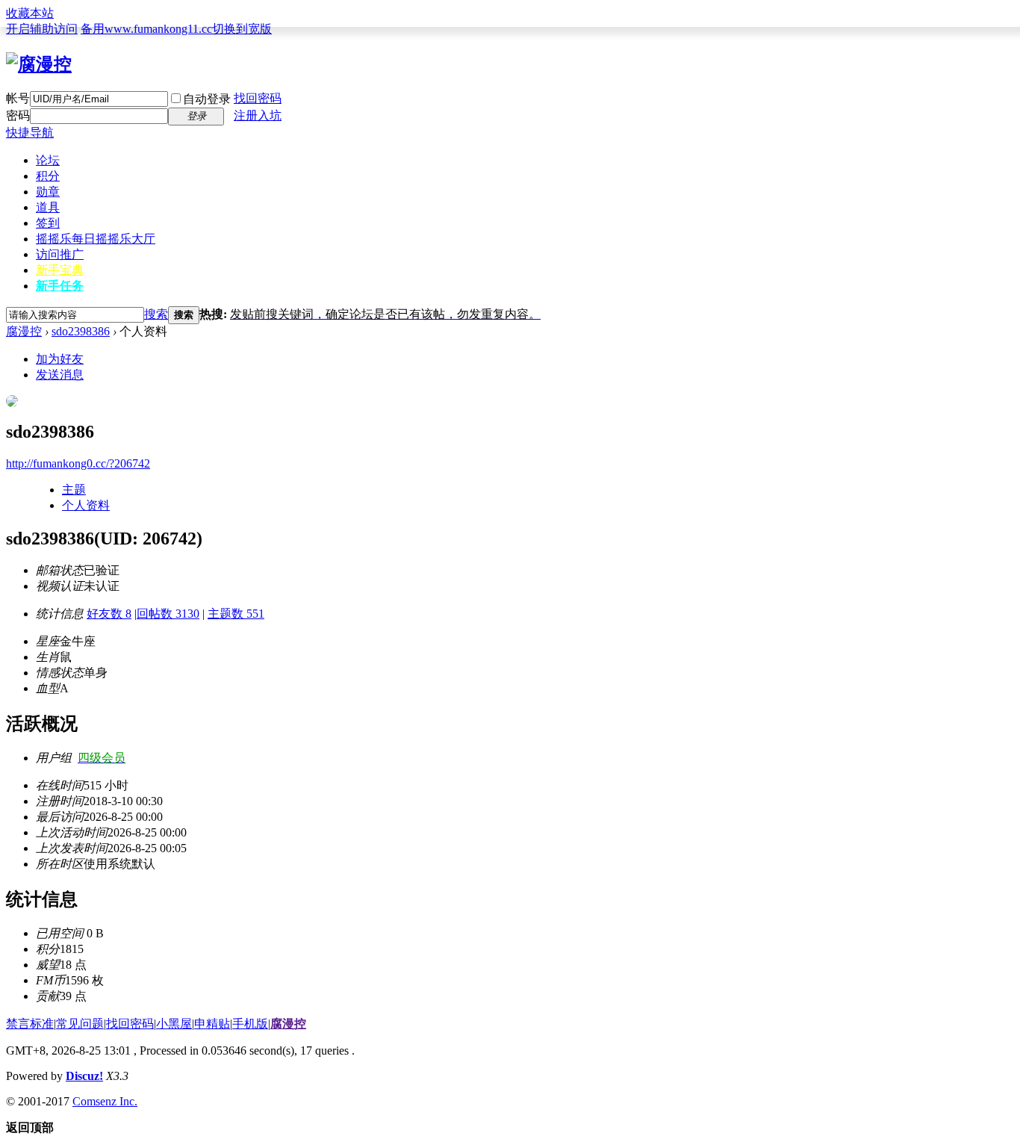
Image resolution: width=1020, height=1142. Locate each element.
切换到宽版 (242, 28)
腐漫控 (24, 331)
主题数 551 (236, 613)
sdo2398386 (81, 331)
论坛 (48, 160)
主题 (74, 489)
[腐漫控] (39, 64)
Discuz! (84, 1076)
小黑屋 (174, 1023)
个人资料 (86, 505)
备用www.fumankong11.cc (146, 28)
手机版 (250, 1023)
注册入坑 (258, 115)
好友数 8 (109, 613)
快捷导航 (30, 132)
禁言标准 (30, 1023)
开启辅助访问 (42, 28)
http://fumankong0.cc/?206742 (78, 463)
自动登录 (207, 99)
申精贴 (212, 1023)
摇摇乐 (95, 238)
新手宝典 (60, 270)
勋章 (48, 191)
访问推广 (60, 254)
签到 (48, 223)
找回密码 (258, 98)
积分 (48, 176)
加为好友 (60, 359)
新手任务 (60, 285)
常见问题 (80, 1023)
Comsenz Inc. (104, 1101)
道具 (48, 207)
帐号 (18, 98)
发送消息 (60, 374)
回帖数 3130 (168, 613)
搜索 (156, 314)
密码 (18, 115)
